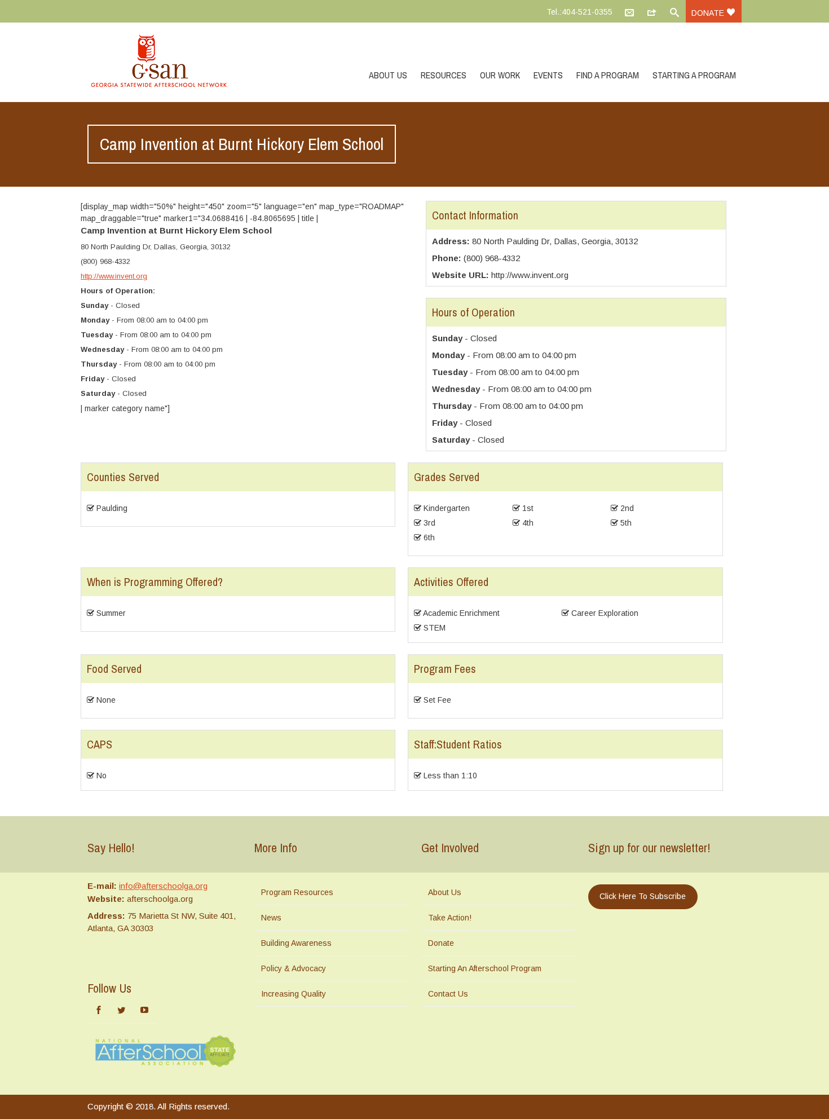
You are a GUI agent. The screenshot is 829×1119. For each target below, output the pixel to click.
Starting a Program (694, 75)
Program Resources (297, 892)
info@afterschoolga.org (163, 886)
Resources (443, 75)
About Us (388, 75)
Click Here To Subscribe (642, 896)
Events (548, 75)
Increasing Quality (293, 993)
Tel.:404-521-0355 (579, 11)
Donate (708, 12)
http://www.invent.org (114, 276)
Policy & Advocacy (293, 968)
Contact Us (448, 993)
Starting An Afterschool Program (484, 968)
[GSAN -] (172, 62)
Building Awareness (296, 943)
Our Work (500, 75)
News (271, 917)
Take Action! (449, 917)
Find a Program (607, 75)
